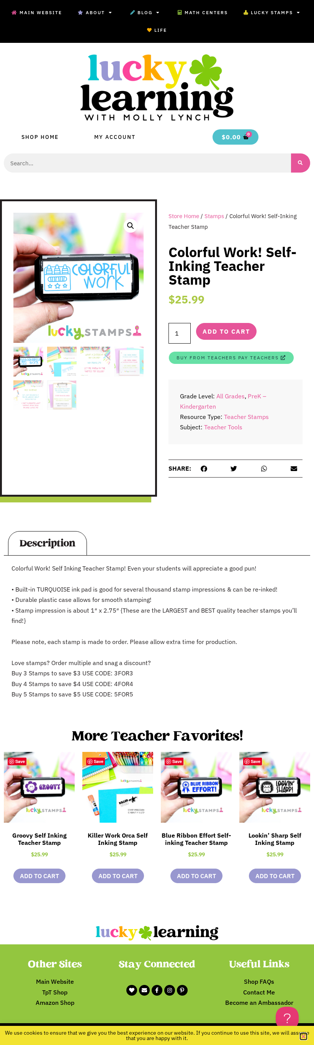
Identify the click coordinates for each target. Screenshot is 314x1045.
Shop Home (40, 137)
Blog (144, 12)
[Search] (300, 163)
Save (20, 761)
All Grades (230, 396)
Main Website (41, 12)
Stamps (214, 216)
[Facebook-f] (157, 990)
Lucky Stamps (272, 12)
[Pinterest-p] (182, 990)
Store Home (183, 216)
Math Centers (206, 12)
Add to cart (226, 331)
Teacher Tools (223, 427)
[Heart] (131, 990)
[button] (130, 226)
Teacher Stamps (246, 417)
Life (160, 30)
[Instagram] (169, 990)
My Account (115, 137)
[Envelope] (144, 990)
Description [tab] (47, 543)
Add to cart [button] (39, 876)
